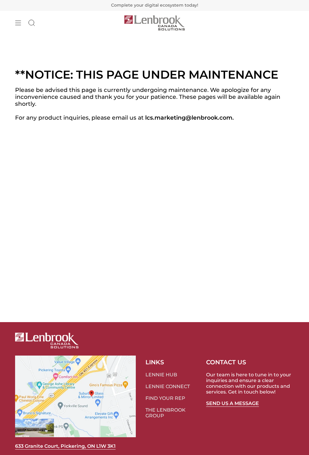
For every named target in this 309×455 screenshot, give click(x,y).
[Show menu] (18, 22)
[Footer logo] (46, 340)
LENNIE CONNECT (167, 386)
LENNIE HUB (161, 375)
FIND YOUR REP (165, 398)
